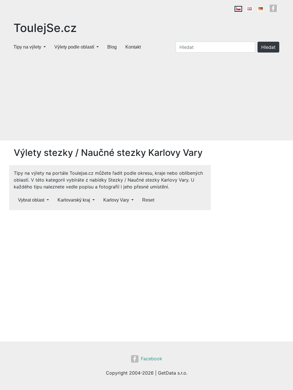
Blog (112, 47)
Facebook (151, 358)
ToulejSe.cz (45, 28)
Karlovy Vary (116, 200)
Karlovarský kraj (74, 200)
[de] (261, 9)
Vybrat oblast (31, 200)
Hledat (268, 47)
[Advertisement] (146, 98)
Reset (148, 200)
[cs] (238, 9)
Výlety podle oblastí (74, 47)
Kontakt (133, 47)
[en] (249, 9)
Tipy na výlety (27, 47)
